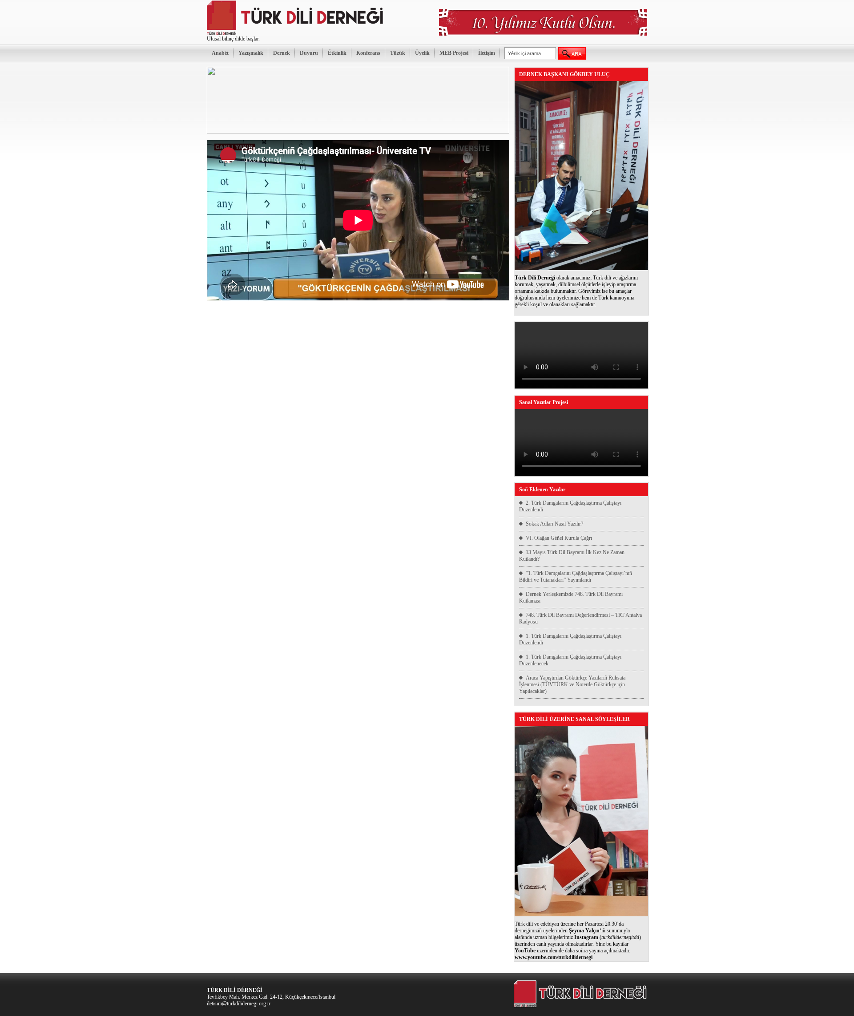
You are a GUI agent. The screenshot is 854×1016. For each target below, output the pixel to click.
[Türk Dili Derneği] (296, 34)
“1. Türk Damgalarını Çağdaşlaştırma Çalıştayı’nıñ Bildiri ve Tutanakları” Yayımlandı (575, 576)
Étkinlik (337, 53)
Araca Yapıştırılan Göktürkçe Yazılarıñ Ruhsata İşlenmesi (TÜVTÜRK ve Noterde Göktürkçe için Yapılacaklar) (572, 684)
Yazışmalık (250, 53)
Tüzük (397, 53)
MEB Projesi (453, 53)
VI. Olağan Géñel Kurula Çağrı (559, 538)
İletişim (486, 53)
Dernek (281, 53)
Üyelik (422, 53)
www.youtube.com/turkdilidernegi (553, 957)
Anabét (220, 53)
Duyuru (309, 53)
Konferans (368, 53)
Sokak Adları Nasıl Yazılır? (554, 524)
